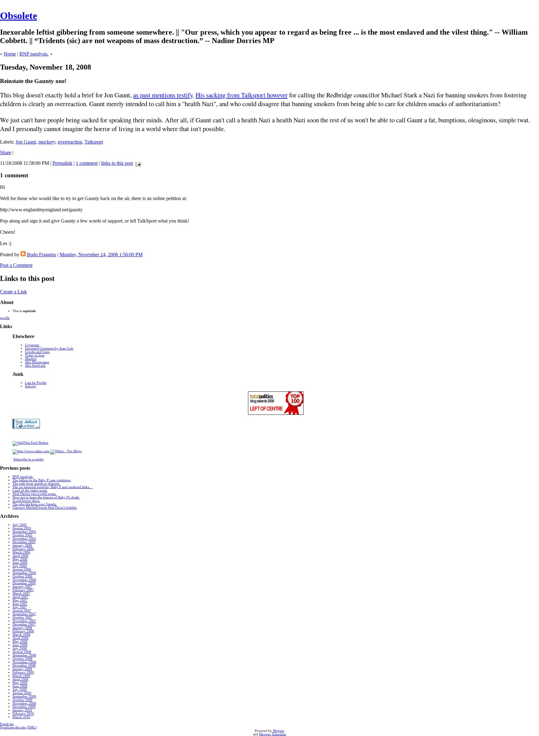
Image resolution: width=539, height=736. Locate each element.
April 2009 (20, 679)
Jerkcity (30, 386)
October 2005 (22, 535)
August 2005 (21, 528)
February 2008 (23, 631)
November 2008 (24, 662)
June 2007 (19, 604)
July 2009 (19, 689)
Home (10, 53)
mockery (46, 142)
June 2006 (19, 562)
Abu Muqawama (37, 362)
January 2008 (22, 628)
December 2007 (24, 624)
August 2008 (21, 652)
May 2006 (19, 559)
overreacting (70, 142)
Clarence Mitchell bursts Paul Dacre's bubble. (44, 507)
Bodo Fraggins (41, 254)
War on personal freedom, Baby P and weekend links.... (52, 487)
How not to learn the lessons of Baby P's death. (46, 497)
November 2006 (24, 579)
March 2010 (21, 717)
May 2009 (19, 682)
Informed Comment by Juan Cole (49, 348)
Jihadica (30, 359)
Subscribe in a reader (28, 459)
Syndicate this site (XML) (18, 727)
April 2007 (20, 597)
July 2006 (19, 566)
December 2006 (24, 583)
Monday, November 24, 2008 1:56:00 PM (101, 254)
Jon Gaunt (26, 142)
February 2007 (23, 590)
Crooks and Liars (37, 352)
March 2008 (21, 634)
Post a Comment (16, 265)
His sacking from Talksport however (242, 95)
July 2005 (19, 525)
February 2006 (23, 549)
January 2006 (22, 545)
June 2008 (19, 645)
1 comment (87, 163)
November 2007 (24, 621)
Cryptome (32, 345)
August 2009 (21, 693)
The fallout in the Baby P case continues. (41, 480)
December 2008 (24, 665)
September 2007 (24, 614)
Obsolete (18, 15)
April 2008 (20, 638)
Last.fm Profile (35, 383)
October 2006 (22, 576)
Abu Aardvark (35, 365)
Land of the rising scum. (30, 490)
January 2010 (22, 710)
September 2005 (24, 531)
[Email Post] (137, 163)
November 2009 (24, 703)
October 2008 (22, 658)
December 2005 (24, 542)
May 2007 (19, 600)
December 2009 (24, 707)
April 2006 (20, 555)
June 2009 (19, 686)
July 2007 (19, 607)
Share (5, 152)
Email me (7, 724)
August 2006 (21, 569)
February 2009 (23, 672)
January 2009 (22, 669)
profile (5, 318)
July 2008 (19, 648)
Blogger (278, 731)
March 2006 (21, 552)
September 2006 (24, 573)
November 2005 (24, 538)
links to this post (117, 163)
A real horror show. (26, 501)
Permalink (62, 163)
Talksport (94, 142)
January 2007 (22, 586)
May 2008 (19, 641)
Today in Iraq (35, 355)
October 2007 (22, 617)
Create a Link (13, 291)
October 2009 (22, 700)
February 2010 (23, 713)
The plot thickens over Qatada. (34, 504)
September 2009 (24, 696)
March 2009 (21, 676)
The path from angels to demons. (36, 483)
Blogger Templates (272, 734)
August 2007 (21, 610)
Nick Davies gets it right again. (34, 494)
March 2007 (21, 593)
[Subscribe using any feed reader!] (30, 442)
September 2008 (24, 655)
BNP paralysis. (34, 53)
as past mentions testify (162, 95)
